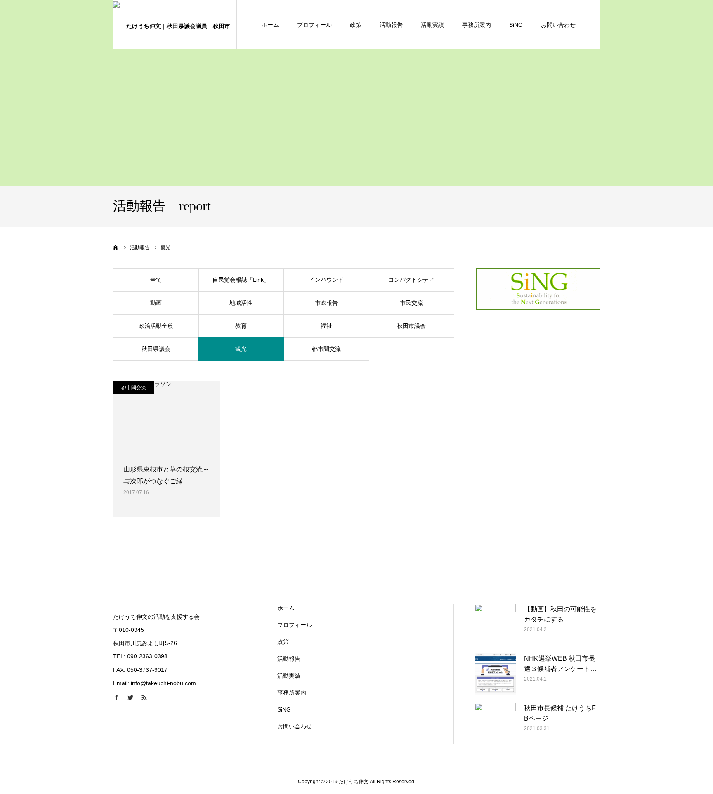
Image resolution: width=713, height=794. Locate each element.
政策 (355, 24)
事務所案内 (476, 24)
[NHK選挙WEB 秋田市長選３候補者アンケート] (495, 674)
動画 (156, 302)
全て (156, 279)
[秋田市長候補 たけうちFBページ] (495, 723)
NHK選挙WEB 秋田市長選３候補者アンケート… (560, 664)
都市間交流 (326, 349)
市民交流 (411, 302)
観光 (241, 349)
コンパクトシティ (411, 279)
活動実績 (432, 24)
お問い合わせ (558, 24)
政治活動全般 (156, 326)
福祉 (326, 326)
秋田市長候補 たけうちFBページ (560, 713)
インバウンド (326, 279)
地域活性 (241, 302)
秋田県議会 (156, 349)
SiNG (516, 24)
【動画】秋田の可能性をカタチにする (560, 614)
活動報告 (391, 24)
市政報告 (326, 302)
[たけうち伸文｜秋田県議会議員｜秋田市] (175, 24)
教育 (241, 326)
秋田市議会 (411, 326)
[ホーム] (116, 247)
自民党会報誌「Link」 (240, 279)
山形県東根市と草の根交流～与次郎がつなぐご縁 (166, 475)
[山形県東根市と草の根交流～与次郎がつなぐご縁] (166, 418)
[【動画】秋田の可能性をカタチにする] (495, 624)
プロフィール (314, 24)
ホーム (270, 24)
